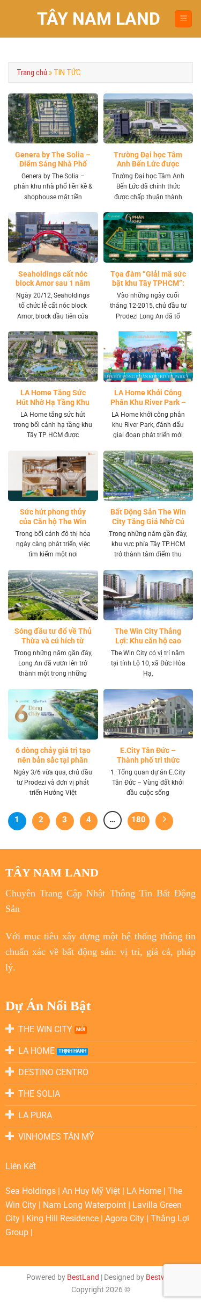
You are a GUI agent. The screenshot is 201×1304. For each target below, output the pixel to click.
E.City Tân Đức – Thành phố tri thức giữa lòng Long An (148, 759)
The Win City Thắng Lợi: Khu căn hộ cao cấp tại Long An (148, 640)
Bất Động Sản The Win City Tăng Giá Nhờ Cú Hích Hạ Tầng (148, 521)
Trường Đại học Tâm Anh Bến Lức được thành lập (148, 164)
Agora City (124, 1218)
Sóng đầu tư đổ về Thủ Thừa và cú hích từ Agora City (53, 640)
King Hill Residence (63, 1218)
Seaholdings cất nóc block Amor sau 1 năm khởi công (53, 283)
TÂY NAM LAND (98, 18)
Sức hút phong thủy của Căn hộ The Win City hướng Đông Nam (53, 521)
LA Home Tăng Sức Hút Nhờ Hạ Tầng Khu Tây (53, 402)
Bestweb (160, 1277)
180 (138, 819)
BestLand (83, 1277)
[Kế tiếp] (164, 821)
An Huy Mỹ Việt (92, 1191)
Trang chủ (32, 72)
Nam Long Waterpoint (85, 1205)
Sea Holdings (31, 1191)
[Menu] (183, 19)
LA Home (144, 1191)
